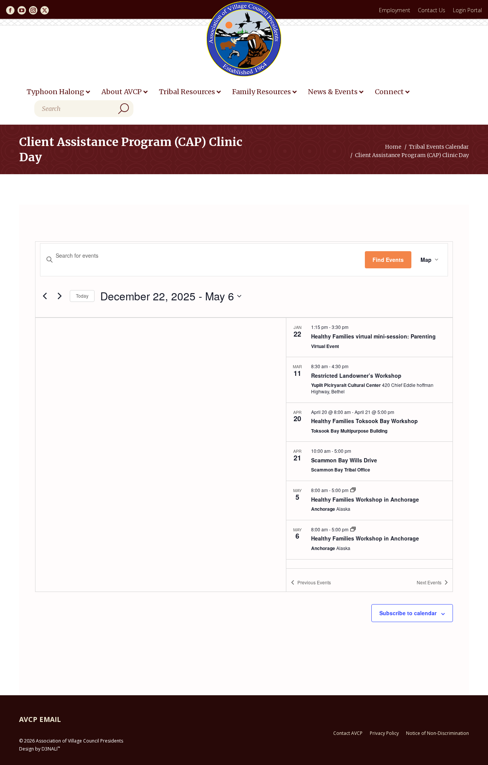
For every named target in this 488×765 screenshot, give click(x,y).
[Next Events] (59, 296)
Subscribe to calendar (408, 613)
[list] (369, 443)
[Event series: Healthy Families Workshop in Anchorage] (353, 490)
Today (82, 295)
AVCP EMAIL (40, 719)
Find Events (388, 259)
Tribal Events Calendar (439, 146)
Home (393, 146)
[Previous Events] (44, 296)
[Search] (123, 108)
